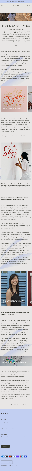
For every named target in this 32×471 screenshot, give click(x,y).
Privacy (2, 424)
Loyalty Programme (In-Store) (7, 428)
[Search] (5, 5)
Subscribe (5, 446)
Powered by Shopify (13, 465)
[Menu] (1, 5)
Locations (3, 426)
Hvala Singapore (7, 465)
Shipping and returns (5, 422)
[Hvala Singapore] (16, 5)
